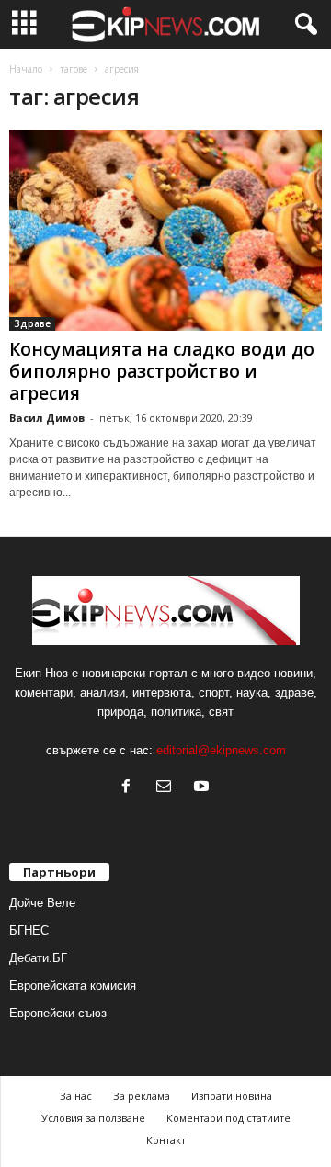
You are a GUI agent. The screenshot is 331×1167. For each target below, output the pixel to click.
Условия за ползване (93, 1118)
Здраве (32, 323)
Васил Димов (47, 418)
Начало (25, 68)
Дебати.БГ (38, 958)
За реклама (141, 1096)
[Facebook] (130, 788)
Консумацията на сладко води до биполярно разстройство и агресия (161, 371)
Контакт (166, 1140)
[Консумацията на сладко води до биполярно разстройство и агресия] (165, 230)
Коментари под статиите (228, 1118)
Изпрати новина (231, 1096)
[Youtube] (204, 788)
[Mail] (168, 788)
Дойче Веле (42, 903)
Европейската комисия (72, 985)
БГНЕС (29, 930)
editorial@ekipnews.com (221, 750)
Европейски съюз (58, 1013)
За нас (76, 1096)
